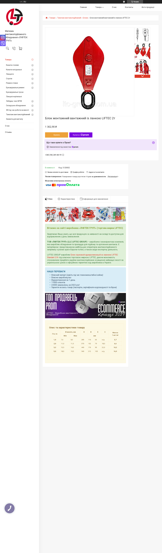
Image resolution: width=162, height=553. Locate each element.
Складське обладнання (16, 105)
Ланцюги (10, 74)
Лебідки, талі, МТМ (14, 101)
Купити (57, 135)
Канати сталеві (12, 65)
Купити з (76, 135)
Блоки (85, 18)
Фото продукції (148, 7)
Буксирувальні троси (14, 92)
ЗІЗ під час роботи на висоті (17, 110)
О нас (7, 126)
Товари (52, 18)
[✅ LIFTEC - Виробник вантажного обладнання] (19, 16)
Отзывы (8, 132)
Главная (83, 7)
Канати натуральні (14, 70)
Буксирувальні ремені (15, 88)
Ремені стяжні (12, 83)
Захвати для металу (14, 119)
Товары (8, 60)
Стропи (9, 79)
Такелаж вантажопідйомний (18, 114)
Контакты (129, 7)
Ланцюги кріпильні (14, 97)
